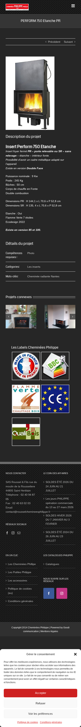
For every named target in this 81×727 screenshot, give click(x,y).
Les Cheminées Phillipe (22, 564)
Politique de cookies (27, 722)
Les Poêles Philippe (19, 572)
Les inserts (33, 266)
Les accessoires (17, 580)
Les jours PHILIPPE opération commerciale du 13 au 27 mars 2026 (59, 503)
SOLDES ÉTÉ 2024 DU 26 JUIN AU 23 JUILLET (59, 536)
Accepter (40, 692)
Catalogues (52, 564)
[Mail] (18, 532)
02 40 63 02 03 (21, 503)
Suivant (68, 41)
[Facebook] (7, 532)
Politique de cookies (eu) (20, 590)
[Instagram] (13, 532)
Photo (30, 253)
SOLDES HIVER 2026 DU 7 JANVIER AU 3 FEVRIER (59, 519)
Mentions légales (49, 631)
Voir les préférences (40, 713)
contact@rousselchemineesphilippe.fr (28, 511)
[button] (75, 654)
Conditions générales (51, 722)
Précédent (54, 41)
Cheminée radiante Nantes (43, 276)
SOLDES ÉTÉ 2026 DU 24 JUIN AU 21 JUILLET (59, 486)
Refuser (40, 703)
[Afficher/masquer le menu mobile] (73, 6)
